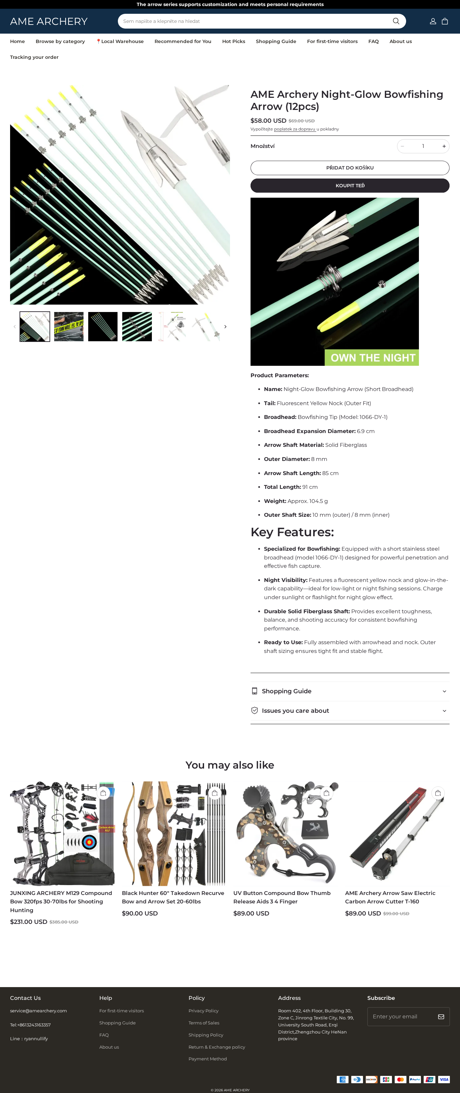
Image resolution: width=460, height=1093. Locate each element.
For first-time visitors (332, 41)
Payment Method (208, 1058)
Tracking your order (34, 57)
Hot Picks (233, 41)
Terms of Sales (204, 1022)
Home (17, 41)
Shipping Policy (206, 1035)
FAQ (373, 41)
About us (401, 41)
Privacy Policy (204, 1010)
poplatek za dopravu (295, 128)
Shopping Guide (276, 41)
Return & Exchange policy (217, 1047)
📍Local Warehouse (120, 41)
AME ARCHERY (237, 1090)
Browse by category (60, 41)
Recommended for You (183, 41)
